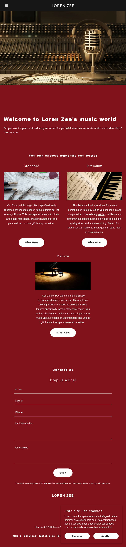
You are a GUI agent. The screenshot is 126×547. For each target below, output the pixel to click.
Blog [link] (60, 536)
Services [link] (30, 536)
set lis (55, 210)
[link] (63, 6)
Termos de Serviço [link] (80, 483)
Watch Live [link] (47, 536)
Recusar (77, 536)
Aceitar (106, 536)
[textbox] (63, 390)
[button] (13, 5)
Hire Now (31, 242)
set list (101, 214)
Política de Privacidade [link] (58, 483)
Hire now (94, 242)
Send (62, 473)
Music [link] (17, 536)
